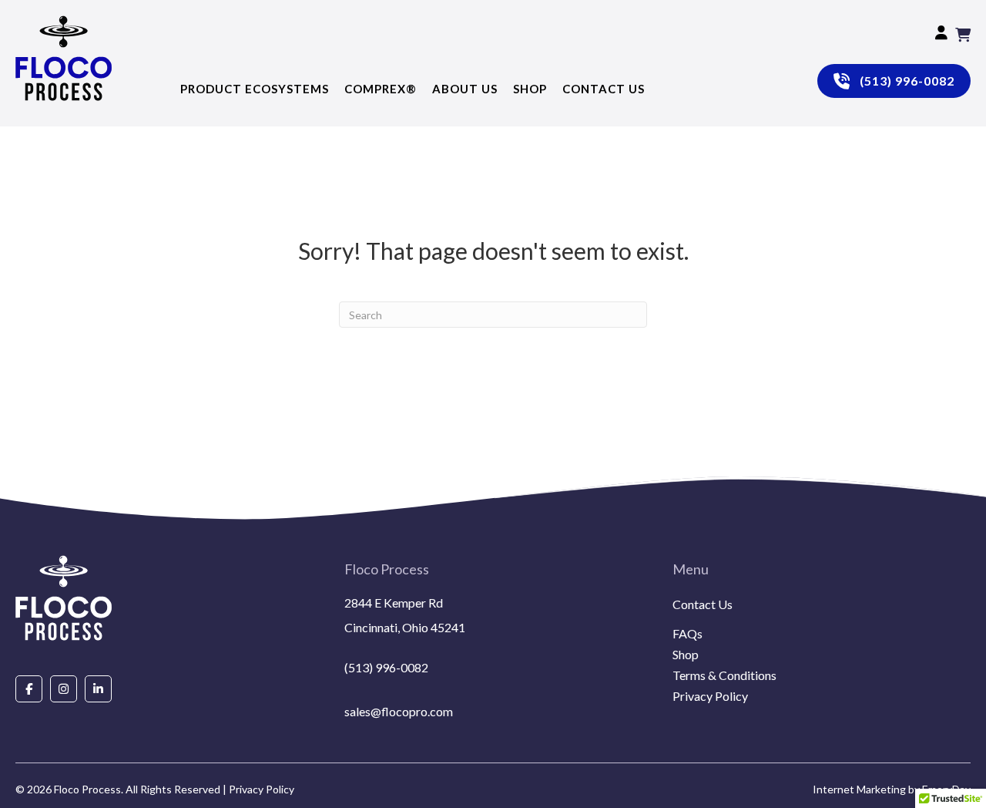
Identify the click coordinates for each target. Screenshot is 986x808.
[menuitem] (821, 623)
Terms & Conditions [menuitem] (724, 675)
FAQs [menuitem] (687, 634)
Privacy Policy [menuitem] (710, 696)
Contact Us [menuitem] (702, 604)
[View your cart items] (963, 35)
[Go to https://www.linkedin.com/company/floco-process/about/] (98, 688)
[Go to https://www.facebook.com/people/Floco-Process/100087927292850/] (28, 688)
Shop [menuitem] (685, 655)
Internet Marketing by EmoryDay (892, 789)
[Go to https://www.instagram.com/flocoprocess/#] (63, 688)
